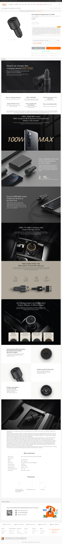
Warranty (2, 533)
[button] (27, 27)
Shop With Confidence (20, 524)
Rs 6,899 (39, 43)
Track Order (41, 533)
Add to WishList (38, 48)
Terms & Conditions (11, 533)
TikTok (33, 533)
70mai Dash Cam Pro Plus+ (20, 533)
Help (25, 533)
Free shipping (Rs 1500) (31, 524)
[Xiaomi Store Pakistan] (4, 5)
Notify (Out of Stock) (53, 48)
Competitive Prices (8, 524)
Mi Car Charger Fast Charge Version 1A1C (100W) (40, 40)
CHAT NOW (54, 532)
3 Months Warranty (55, 524)
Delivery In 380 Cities (43, 524)
